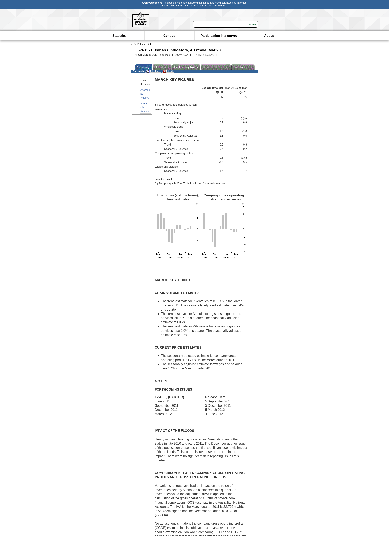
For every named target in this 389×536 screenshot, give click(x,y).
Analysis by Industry (145, 94)
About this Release (145, 107)
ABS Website (220, 5)
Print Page (155, 71)
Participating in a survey (219, 35)
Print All (169, 71)
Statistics (119, 35)
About (269, 35)
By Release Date (143, 44)
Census (169, 35)
